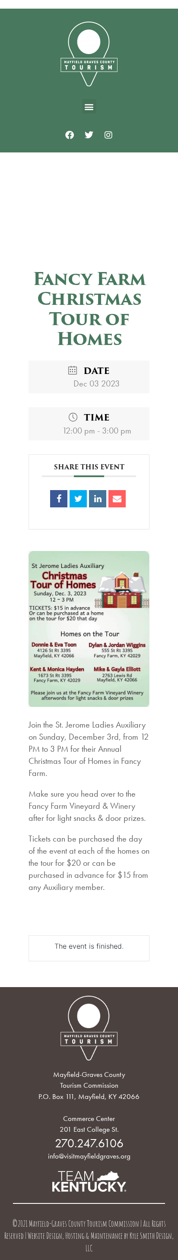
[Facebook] (69, 135)
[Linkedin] (97, 498)
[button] (89, 106)
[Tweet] (78, 498)
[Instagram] (108, 135)
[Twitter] (89, 135)
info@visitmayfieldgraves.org (89, 1156)
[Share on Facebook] (58, 498)
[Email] (117, 498)
